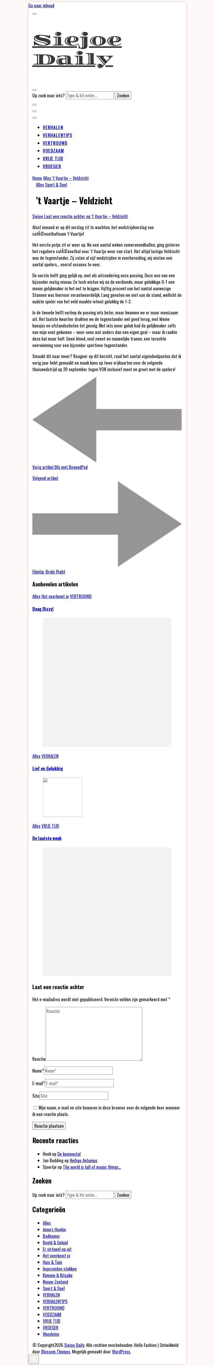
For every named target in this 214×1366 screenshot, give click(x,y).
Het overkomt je (55, 596)
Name (38, 1070)
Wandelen (51, 1334)
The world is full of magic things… (92, 1167)
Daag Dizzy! (43, 608)
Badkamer (51, 1236)
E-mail (38, 1083)
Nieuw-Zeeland (55, 1281)
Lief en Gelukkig (47, 768)
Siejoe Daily (77, 50)
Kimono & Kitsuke (58, 1275)
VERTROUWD (55, 143)
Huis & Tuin (52, 1262)
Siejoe (38, 216)
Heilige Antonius (83, 1160)
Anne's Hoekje (54, 1229)
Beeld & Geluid (55, 1242)
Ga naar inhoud (41, 5)
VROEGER (52, 166)
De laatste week (47, 838)
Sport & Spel (56, 184)
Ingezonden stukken (60, 1268)
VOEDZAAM (53, 150)
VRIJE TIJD (53, 158)
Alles (40, 184)
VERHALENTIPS (57, 135)
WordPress (121, 1351)
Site (35, 1095)
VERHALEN (53, 127)
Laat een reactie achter (86, 216)
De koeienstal (69, 1153)
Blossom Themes (55, 1351)
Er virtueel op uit (57, 1249)
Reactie (39, 1059)
